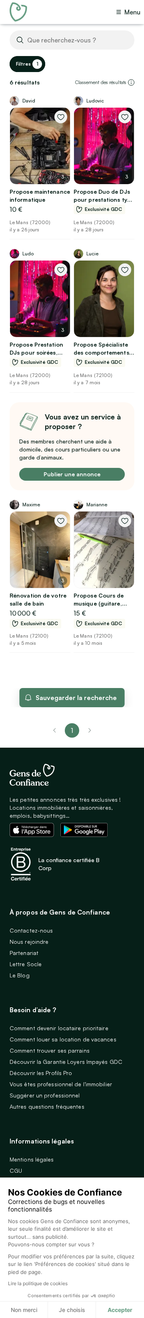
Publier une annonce (72, 474)
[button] (131, 82)
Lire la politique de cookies (38, 1283)
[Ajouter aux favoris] (60, 116)
